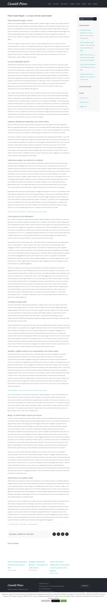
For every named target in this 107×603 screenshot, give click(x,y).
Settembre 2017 (84, 102)
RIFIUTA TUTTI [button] (55, 601)
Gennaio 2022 (84, 98)
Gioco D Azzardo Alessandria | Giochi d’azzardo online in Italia (17, 565)
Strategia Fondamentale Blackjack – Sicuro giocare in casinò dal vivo (38, 565)
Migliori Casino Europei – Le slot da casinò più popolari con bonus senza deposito (87, 57)
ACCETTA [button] (63, 601)
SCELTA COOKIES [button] (46, 601)
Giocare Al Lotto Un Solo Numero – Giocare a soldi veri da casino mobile (27, 211)
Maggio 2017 (83, 106)
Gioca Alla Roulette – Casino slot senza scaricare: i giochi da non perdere (27, 390)
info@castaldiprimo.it (48, 591)
